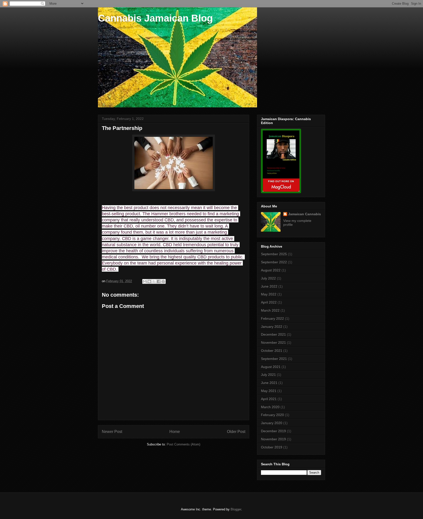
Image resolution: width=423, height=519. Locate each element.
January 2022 (271, 327)
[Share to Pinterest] (163, 281)
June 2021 (269, 383)
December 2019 (273, 431)
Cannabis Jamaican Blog (155, 18)
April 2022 (269, 302)
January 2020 (271, 423)
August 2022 (271, 270)
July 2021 (268, 375)
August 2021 (271, 367)
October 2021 (271, 351)
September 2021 (274, 359)
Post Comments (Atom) (183, 444)
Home (174, 432)
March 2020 (270, 407)
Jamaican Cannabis (304, 214)
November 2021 (273, 342)
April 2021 (269, 399)
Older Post (236, 432)
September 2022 (274, 262)
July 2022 (268, 278)
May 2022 (268, 294)
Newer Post (112, 432)
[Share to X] (154, 281)
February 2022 (272, 318)
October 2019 (271, 447)
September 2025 (274, 254)
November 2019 (273, 439)
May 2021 (268, 391)
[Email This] (144, 281)
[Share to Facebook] (158, 281)
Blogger (236, 509)
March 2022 (270, 310)
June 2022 (269, 286)
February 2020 (272, 415)
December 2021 (273, 334)
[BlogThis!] (149, 281)
